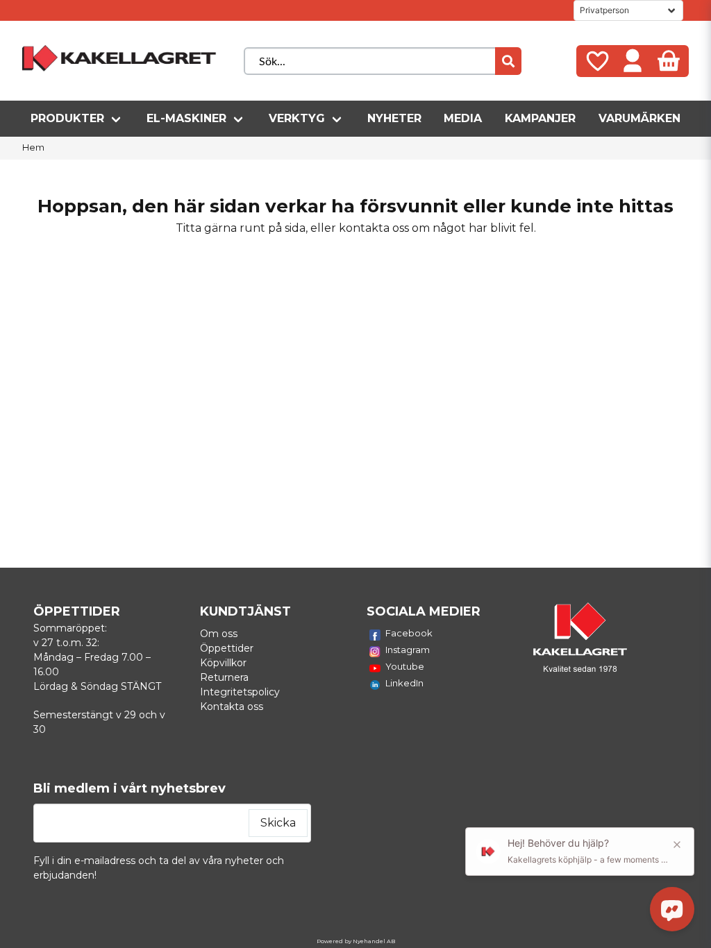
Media (463, 118)
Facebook (409, 632)
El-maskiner (186, 118)
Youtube (404, 666)
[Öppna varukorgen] (669, 61)
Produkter (67, 118)
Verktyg (297, 118)
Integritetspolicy (240, 692)
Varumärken (639, 118)
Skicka (278, 822)
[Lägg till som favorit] (596, 61)
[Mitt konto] (632, 61)
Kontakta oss (231, 706)
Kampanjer (540, 118)
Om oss (218, 633)
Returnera (224, 677)
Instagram (407, 649)
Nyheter (394, 118)
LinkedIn (404, 682)
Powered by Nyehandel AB (356, 941)
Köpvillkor (223, 663)
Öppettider (226, 648)
